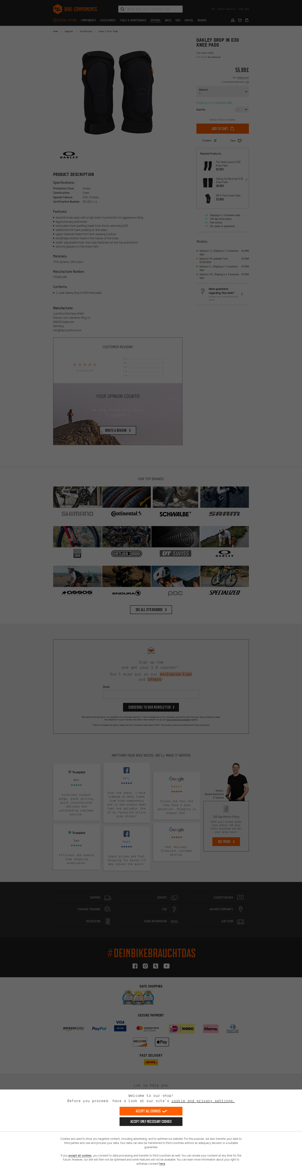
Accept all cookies (148, 1111)
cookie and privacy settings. (203, 1101)
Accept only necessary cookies (151, 1121)
